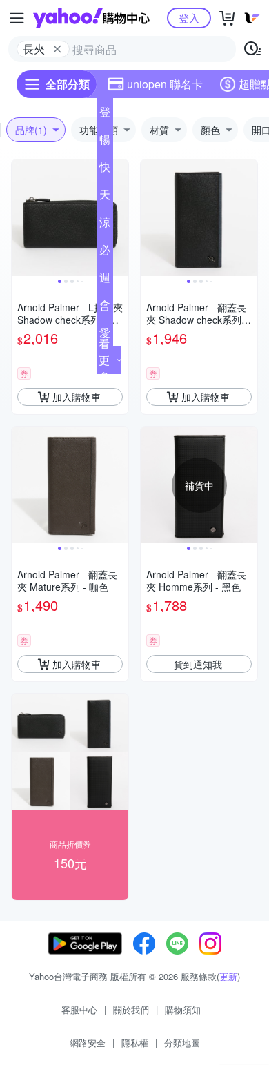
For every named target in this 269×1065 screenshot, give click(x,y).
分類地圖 (182, 1042)
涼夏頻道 (104, 225)
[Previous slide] (21, 218)
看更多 (104, 359)
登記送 (104, 115)
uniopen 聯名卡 (165, 84)
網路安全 (88, 1042)
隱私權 (134, 1042)
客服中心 (79, 1009)
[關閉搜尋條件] (57, 49)
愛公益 (104, 335)
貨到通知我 (198, 664)
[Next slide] (119, 218)
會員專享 (104, 308)
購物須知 (183, 1009)
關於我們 (131, 1009)
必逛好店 (104, 253)
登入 (189, 17)
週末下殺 (104, 280)
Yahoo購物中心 (91, 18)
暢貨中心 (104, 142)
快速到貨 (104, 170)
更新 (228, 976)
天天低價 (104, 197)
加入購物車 (76, 397)
